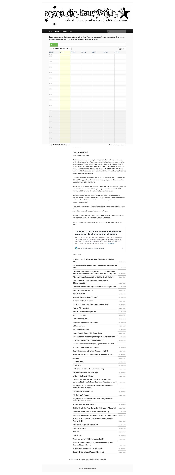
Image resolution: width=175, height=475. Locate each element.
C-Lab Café (77, 365)
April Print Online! (79, 315)
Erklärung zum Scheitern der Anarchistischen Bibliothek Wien (93, 260)
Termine (57, 31)
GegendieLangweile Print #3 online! (86, 322)
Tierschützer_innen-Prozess (83, 391)
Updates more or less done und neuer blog (88, 369)
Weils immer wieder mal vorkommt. (86, 372)
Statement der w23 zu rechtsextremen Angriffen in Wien (93, 354)
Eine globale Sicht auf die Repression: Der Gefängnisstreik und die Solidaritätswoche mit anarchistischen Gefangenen (94, 272)
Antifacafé (76, 432)
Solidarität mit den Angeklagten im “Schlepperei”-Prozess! (94, 408)
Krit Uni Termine (79, 294)
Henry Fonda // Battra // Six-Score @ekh (87, 333)
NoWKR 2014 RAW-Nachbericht (84, 404)
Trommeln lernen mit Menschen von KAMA (88, 439)
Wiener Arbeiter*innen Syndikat (84, 311)
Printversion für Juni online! (83, 301)
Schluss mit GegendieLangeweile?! (85, 424)
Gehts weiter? (80, 152)
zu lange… (76, 358)
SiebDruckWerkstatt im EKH (83, 290)
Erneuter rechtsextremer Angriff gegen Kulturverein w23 (93, 344)
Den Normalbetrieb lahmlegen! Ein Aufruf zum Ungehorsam (94, 286)
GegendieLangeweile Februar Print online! (88, 340)
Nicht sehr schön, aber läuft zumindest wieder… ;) (91, 411)
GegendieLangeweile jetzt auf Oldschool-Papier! (90, 351)
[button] (117, 145)
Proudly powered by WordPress (87, 468)
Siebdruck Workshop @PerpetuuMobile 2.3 (88, 452)
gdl (88, 155)
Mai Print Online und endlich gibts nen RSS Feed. (91, 304)
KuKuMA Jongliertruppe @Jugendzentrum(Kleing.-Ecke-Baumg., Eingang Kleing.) (93, 443)
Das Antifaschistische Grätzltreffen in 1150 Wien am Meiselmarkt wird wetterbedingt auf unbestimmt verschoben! (95, 380)
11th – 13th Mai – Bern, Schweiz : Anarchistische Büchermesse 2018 (90, 281)
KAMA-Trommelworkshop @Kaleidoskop (87, 448)
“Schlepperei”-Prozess (81, 395)
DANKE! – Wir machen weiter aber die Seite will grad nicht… (95, 415)
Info (71, 31)
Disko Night (77, 435)
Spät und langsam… (80, 428)
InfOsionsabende (79, 326)
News (50, 31)
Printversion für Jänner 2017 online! (86, 347)
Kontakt (65, 31)
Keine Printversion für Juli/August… (86, 297)
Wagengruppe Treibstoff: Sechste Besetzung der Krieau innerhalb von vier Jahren (93, 386)
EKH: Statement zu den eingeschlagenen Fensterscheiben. (94, 337)
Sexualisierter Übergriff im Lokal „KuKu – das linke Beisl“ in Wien (95, 266)
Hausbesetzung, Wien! (81, 319)
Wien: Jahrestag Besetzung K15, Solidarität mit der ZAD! (93, 277)
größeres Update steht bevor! (83, 376)
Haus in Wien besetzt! (81, 308)
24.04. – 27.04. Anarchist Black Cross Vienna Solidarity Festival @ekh (92, 420)
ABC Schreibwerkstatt (81, 329)
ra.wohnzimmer (78, 362)
